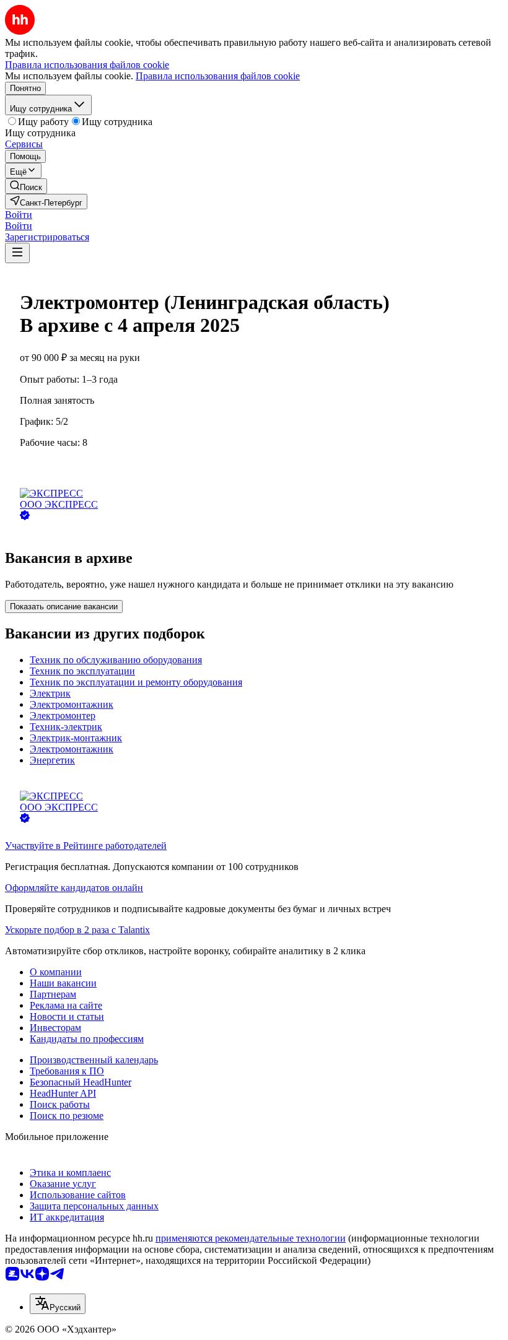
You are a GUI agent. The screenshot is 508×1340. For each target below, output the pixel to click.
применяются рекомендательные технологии (250, 1238)
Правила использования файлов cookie (218, 76)
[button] (18, 214)
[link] (26, 186)
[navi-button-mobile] (17, 253)
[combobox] (57, 1304)
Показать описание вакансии (64, 606)
